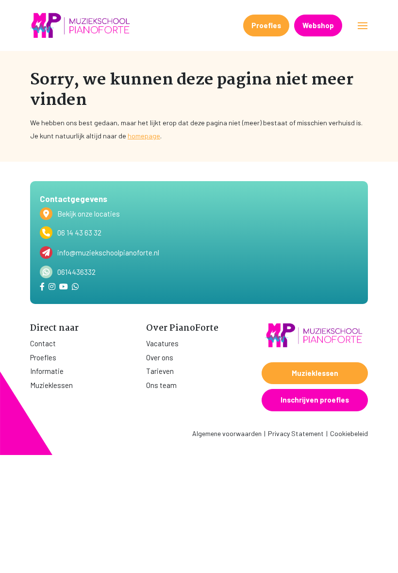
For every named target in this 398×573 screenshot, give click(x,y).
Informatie (47, 371)
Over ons (159, 357)
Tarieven (160, 371)
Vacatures (162, 343)
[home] (81, 25)
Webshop (318, 25)
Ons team (161, 385)
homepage (144, 136)
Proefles (266, 25)
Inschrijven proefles (315, 399)
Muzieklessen (51, 385)
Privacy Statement (296, 433)
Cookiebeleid (349, 433)
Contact (43, 343)
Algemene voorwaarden (227, 433)
